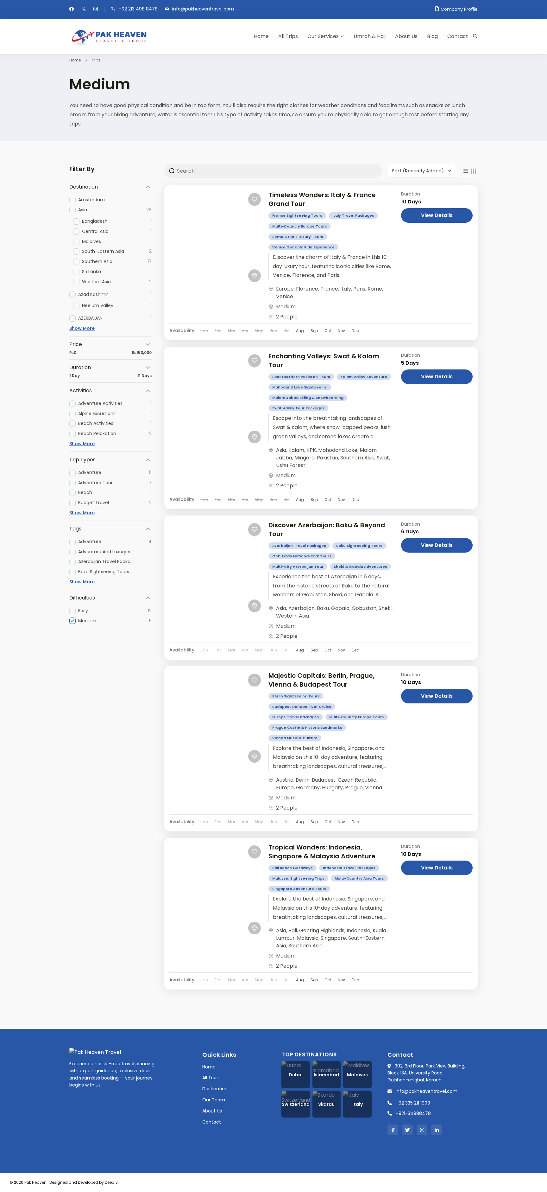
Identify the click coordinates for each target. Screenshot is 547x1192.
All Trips (288, 36)
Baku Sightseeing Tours (359, 545)
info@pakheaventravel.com (203, 9)
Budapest (324, 780)
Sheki (385, 608)
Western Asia (292, 615)
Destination (215, 1089)
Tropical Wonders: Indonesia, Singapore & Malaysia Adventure (321, 852)
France (329, 288)
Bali (292, 930)
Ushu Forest (290, 465)
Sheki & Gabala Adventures (360, 566)
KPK (311, 450)
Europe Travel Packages (295, 717)
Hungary (332, 787)
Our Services (323, 36)
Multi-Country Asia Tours (359, 878)
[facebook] (71, 9)
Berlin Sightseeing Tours (296, 696)
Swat (383, 457)
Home (261, 36)
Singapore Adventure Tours (299, 888)
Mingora (304, 457)
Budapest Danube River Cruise (301, 706)
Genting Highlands (321, 930)
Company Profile (459, 9)
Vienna (373, 787)
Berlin (303, 780)
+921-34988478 (413, 1113)
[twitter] (83, 9)
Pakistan (327, 457)
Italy (345, 288)
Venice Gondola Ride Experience (303, 247)
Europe (285, 288)
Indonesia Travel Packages (349, 867)
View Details (437, 215)
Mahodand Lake (337, 450)
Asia (281, 450)
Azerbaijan (301, 608)
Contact (457, 36)
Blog (432, 36)
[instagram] (95, 9)
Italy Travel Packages (353, 215)
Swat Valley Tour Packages (298, 408)
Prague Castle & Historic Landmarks (307, 727)
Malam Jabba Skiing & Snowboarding (307, 397)
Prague (354, 787)
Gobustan (364, 608)
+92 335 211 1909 (413, 1103)
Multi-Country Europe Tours (299, 226)
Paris (359, 288)
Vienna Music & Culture (295, 737)
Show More (82, 328)
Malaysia (307, 938)
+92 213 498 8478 (138, 9)
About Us (406, 36)
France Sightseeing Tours (297, 215)
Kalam (296, 450)
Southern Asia (357, 457)
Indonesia (358, 930)
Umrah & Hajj (370, 36)
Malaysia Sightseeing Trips (298, 878)
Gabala (340, 608)
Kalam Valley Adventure (363, 376)
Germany (308, 787)
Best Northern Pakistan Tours (301, 376)
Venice (284, 296)
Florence (307, 288)
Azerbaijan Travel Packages (299, 545)
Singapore (333, 938)
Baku (323, 608)
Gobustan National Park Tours (301, 556)
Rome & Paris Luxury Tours (297, 236)
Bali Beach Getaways (292, 867)
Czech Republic (357, 780)
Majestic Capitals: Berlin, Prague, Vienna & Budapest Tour (321, 680)
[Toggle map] (254, 275)
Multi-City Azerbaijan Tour (298, 566)
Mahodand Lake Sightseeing (299, 387)
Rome (375, 288)
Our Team (213, 1100)
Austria (284, 780)
